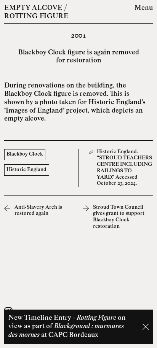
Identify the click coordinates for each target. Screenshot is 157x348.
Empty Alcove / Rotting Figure (36, 12)
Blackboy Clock (24, 154)
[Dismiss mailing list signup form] (145, 326)
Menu (144, 8)
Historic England (26, 169)
